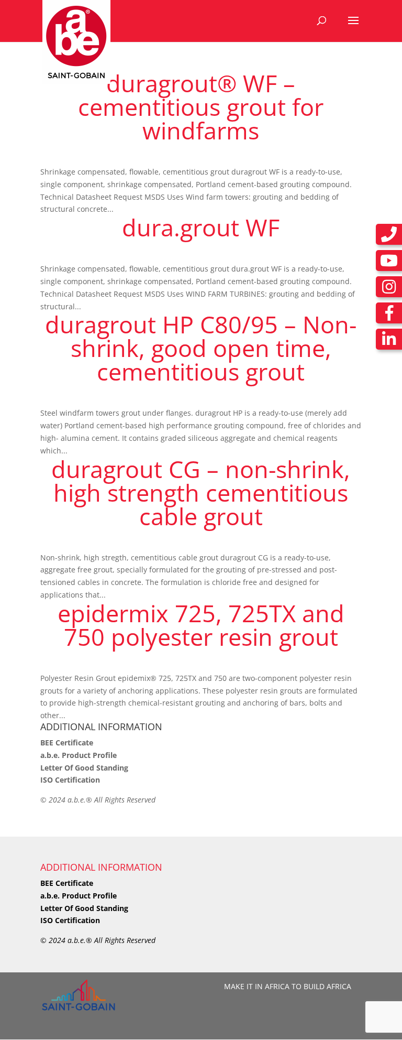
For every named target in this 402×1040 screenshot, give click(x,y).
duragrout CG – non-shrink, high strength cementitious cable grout (200, 492)
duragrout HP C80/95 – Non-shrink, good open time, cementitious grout (200, 347)
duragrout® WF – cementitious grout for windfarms (200, 106)
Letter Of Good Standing (84, 768)
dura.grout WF (201, 227)
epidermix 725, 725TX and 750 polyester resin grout (201, 625)
